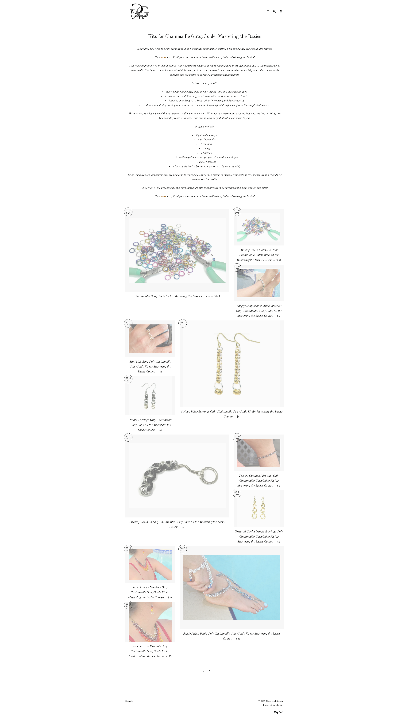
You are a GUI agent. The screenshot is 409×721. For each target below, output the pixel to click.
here (163, 57)
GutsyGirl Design (275, 700)
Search (129, 700)
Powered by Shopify (273, 704)
